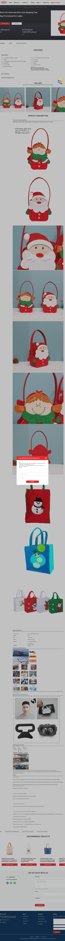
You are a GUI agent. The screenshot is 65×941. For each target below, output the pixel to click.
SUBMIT (32, 481)
